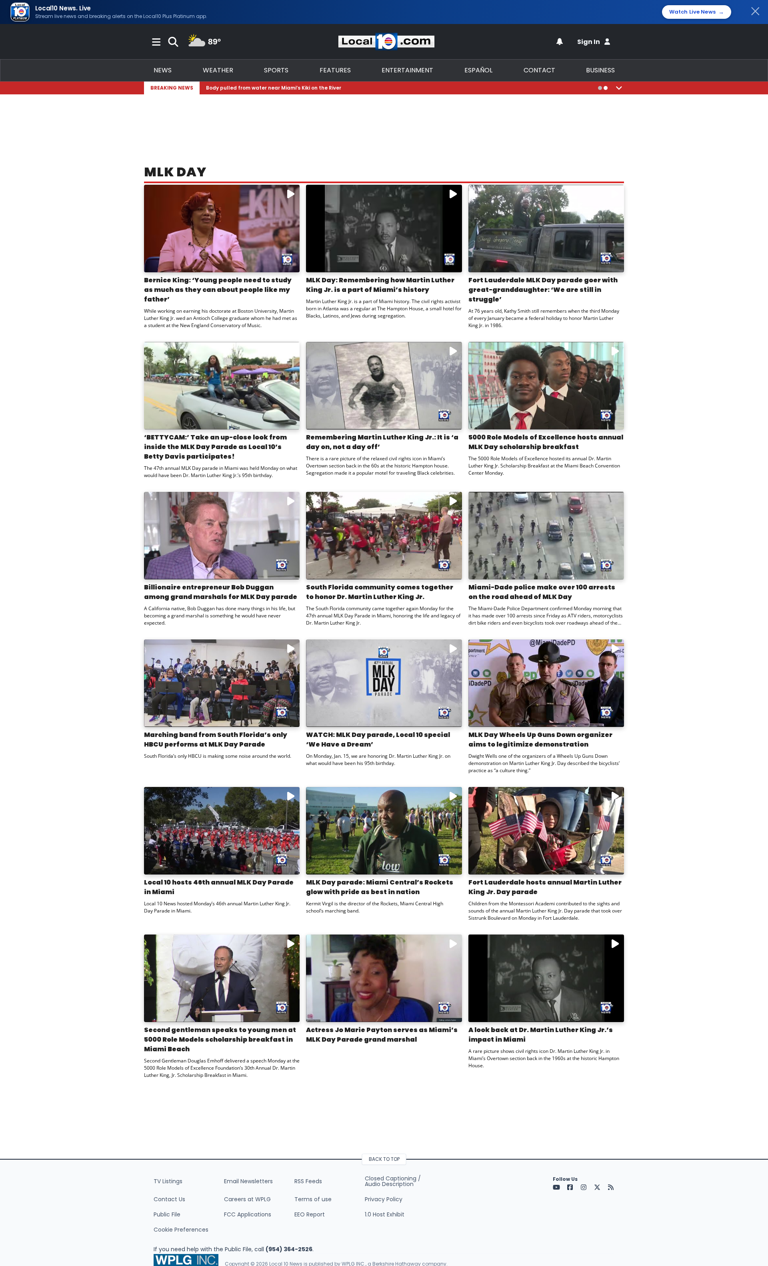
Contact (539, 70)
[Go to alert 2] (606, 88)
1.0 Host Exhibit (384, 1214)
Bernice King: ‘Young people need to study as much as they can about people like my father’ (218, 290)
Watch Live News (696, 12)
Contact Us (169, 1199)
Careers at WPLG (247, 1199)
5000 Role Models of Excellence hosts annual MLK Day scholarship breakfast (545, 442)
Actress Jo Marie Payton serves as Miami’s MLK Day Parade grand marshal (382, 1034)
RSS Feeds (308, 1181)
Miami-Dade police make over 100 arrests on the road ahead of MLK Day (541, 592)
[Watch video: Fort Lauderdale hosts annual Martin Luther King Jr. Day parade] (546, 831)
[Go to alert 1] (600, 88)
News (163, 70)
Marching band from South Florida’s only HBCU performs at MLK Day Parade (215, 739)
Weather (218, 70)
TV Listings (168, 1181)
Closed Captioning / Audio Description (393, 1181)
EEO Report (309, 1214)
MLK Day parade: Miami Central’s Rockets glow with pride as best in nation (379, 887)
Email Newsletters (248, 1181)
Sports (276, 70)
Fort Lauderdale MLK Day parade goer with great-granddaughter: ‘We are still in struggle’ (543, 290)
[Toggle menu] (156, 41)
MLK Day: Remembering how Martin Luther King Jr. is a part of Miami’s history (380, 285)
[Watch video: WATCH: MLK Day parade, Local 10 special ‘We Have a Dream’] (384, 683)
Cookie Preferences (181, 1229)
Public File (167, 1214)
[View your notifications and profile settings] (560, 42)
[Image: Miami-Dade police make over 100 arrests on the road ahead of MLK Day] (546, 535)
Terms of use (313, 1199)
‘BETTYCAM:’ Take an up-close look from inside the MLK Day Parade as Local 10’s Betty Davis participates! (215, 447)
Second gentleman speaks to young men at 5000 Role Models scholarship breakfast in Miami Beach (220, 1039)
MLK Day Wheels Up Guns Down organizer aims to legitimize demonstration (540, 739)
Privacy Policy (383, 1199)
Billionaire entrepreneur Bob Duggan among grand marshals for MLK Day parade (220, 592)
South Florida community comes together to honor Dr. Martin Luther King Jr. (379, 592)
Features (335, 70)
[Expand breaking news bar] (619, 87)
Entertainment (407, 70)
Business (600, 70)
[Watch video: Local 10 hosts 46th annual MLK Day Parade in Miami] (222, 831)
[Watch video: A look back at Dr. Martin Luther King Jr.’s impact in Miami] (546, 978)
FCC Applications (247, 1214)
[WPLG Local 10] (386, 41)
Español (478, 70)
